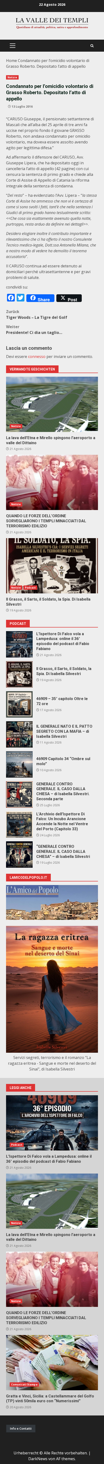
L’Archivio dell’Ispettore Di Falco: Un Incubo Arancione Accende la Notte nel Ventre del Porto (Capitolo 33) (19, 824)
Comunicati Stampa (24, 1384)
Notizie (12, 77)
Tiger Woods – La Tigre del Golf (36, 314)
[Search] (92, 45)
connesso (36, 356)
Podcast (30, 587)
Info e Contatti (21, 1428)
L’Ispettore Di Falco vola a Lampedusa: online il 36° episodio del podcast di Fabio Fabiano (19, 644)
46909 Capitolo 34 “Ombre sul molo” (19, 764)
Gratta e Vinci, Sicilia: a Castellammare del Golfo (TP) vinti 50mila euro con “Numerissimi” (52, 1362)
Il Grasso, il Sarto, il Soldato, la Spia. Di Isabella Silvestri (52, 565)
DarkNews (37, 1458)
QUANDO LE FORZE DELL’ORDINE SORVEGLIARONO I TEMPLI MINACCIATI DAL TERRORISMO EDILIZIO (52, 482)
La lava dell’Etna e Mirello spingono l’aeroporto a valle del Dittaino (52, 404)
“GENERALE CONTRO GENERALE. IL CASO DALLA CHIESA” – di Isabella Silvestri (19, 854)
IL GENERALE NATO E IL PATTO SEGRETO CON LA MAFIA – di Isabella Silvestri (19, 734)
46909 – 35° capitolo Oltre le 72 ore (19, 704)
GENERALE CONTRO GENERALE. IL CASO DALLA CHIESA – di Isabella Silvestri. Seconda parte (19, 794)
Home (11, 60)
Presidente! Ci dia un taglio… (34, 329)
